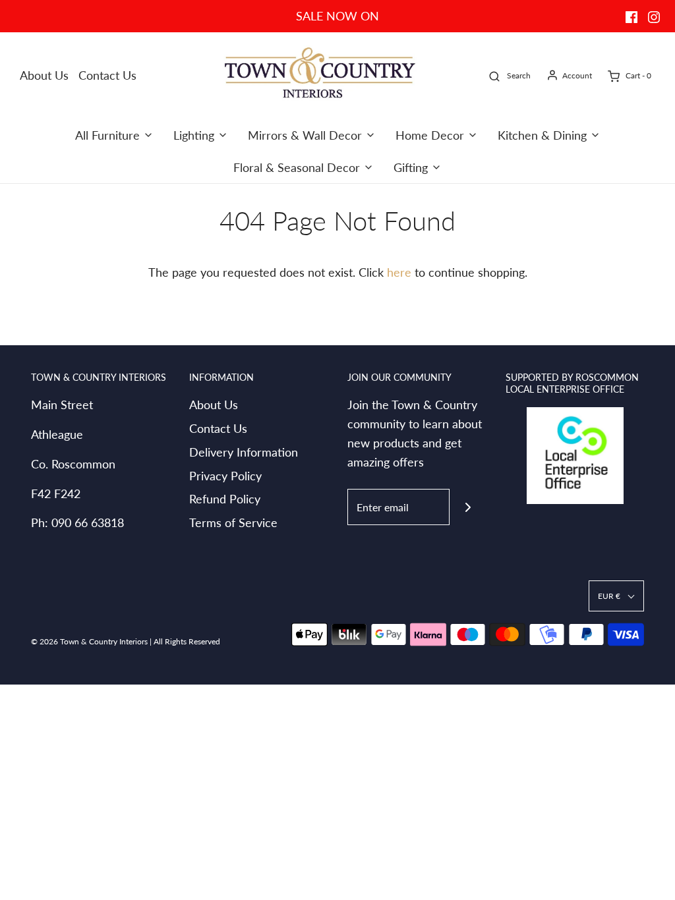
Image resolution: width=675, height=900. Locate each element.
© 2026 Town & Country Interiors (89, 641)
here (399, 272)
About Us (44, 75)
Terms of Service (233, 522)
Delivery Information (243, 452)
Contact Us (107, 75)
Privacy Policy (225, 475)
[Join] (468, 507)
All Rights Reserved (187, 641)
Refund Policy (224, 499)
